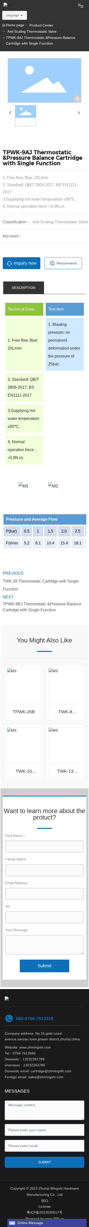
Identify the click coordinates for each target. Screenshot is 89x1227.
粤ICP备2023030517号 (45, 1212)
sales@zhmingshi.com (45, 1077)
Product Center (41, 25)
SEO (44, 1201)
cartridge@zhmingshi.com (51, 1071)
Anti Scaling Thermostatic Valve (32, 31)
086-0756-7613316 (34, 1018)
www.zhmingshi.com (35, 1047)
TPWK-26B (24, 711)
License (45, 1206)
